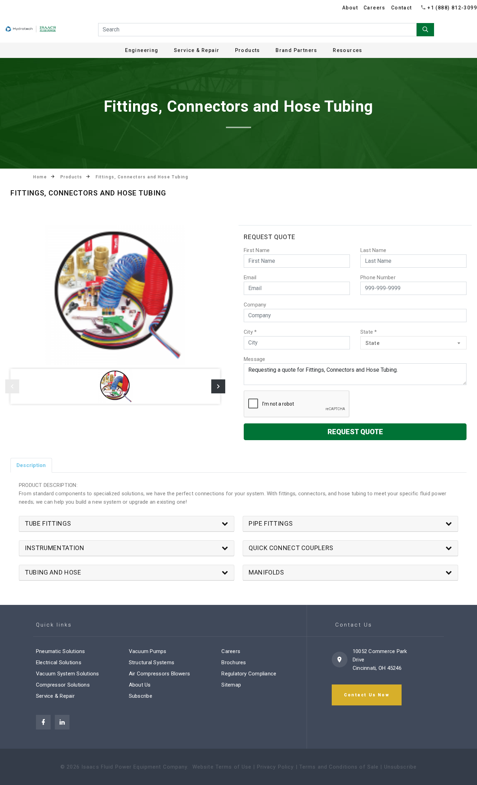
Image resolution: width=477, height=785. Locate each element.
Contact (401, 7)
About (350, 7)
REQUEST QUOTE (355, 432)
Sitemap (231, 685)
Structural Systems (151, 662)
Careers (375, 7)
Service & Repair (55, 696)
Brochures (233, 662)
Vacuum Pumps (148, 651)
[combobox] (413, 342)
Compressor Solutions (63, 685)
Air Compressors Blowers (159, 674)
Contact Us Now (367, 695)
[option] (115, 295)
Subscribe (140, 696)
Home (40, 177)
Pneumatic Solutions (60, 651)
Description (31, 465)
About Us (140, 685)
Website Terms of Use (222, 767)
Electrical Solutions (58, 662)
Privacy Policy (275, 767)
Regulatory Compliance (248, 674)
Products (71, 177)
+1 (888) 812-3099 (452, 7)
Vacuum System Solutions (67, 674)
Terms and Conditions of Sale (339, 767)
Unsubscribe (400, 767)
